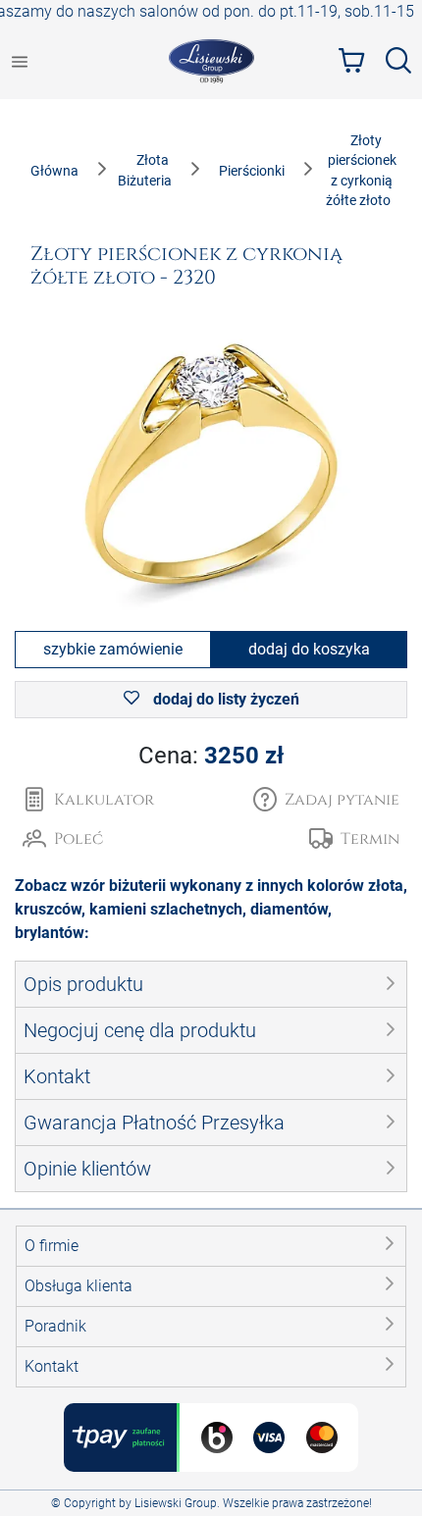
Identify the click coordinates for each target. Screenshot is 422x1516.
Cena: (211, 755)
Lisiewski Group (175, 1503)
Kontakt (52, 1366)
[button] (326, 799)
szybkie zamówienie (113, 649)
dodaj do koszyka (309, 649)
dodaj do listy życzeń (224, 699)
